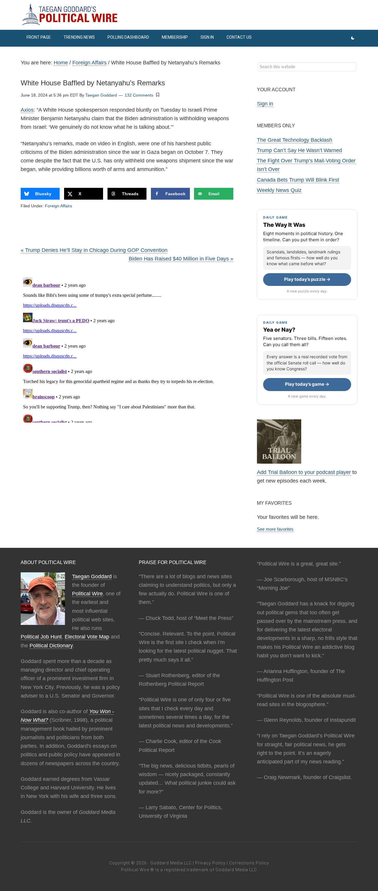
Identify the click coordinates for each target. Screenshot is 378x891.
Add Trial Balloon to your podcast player (304, 472)
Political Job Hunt (41, 637)
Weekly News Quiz (279, 190)
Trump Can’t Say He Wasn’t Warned (299, 150)
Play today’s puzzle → (307, 279)
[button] (158, 94)
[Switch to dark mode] (352, 38)
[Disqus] (127, 349)
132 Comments (139, 95)
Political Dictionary (51, 646)
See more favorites (275, 529)
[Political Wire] (189, 15)
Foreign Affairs (58, 205)
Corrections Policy (249, 863)
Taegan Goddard (92, 576)
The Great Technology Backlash (294, 140)
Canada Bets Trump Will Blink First (298, 180)
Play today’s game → (307, 384)
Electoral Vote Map (87, 637)
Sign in (265, 104)
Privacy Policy (210, 863)
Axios (27, 110)
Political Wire (87, 594)
